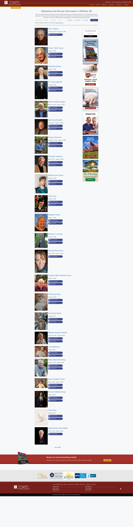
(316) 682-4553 (67, 17)
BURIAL (97, 4)
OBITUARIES (126, 4)
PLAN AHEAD (111, 4)
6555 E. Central (55, 488)
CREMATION (104, 4)
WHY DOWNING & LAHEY (58, 484)
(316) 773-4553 (86, 17)
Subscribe (90, 36)
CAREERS (88, 484)
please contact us (59, 22)
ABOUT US (92, 4)
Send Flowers (53, 56)
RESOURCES (118, 4)
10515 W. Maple (88, 488)
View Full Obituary (54, 34)
